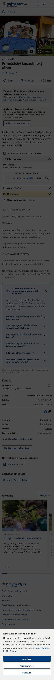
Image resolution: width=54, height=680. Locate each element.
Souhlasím (27, 659)
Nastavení (27, 672)
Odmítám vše (27, 665)
